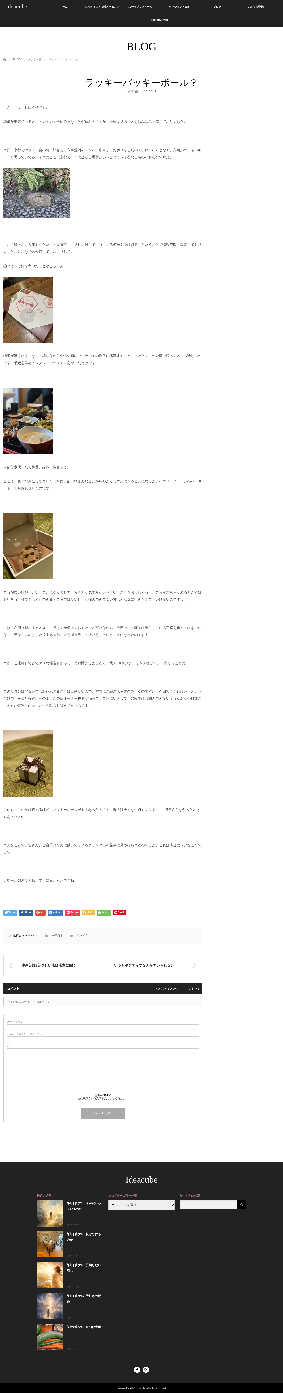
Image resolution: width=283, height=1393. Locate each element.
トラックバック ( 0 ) (166, 988)
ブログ (217, 6)
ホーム (64, 6)
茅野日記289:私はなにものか (84, 1236)
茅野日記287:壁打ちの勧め (84, 1298)
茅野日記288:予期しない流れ (84, 1267)
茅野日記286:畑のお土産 (84, 1327)
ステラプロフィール (140, 6)
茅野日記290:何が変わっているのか (84, 1205)
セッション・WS (179, 6)
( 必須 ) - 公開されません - (26, 1034)
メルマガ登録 (256, 6)
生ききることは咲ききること (102, 6)
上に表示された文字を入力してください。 (103, 1098)
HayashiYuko (30, 935)
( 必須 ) (14, 1022)
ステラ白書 (132, 91)
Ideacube (16, 6)
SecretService (160, 19)
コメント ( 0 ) (191, 988)
